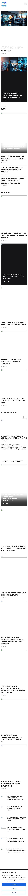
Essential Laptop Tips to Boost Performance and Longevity (11, 362)
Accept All (14, 884)
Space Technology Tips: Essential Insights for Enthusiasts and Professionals (11, 48)
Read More (4, 162)
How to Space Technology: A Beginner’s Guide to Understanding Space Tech (15, 798)
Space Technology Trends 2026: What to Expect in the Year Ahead (16, 819)
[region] (14, 883)
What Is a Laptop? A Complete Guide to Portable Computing (13, 324)
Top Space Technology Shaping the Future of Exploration (10, 784)
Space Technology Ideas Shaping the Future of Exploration (14, 808)
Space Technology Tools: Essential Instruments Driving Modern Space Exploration (16, 840)
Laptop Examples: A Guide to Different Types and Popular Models (14, 235)
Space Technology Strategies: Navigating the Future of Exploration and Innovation (13, 496)
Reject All (14, 892)
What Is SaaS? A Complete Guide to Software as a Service (12, 170)
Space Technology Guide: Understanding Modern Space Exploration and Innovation (16, 850)
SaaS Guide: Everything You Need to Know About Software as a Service (12, 181)
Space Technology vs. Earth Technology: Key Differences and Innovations (13, 548)
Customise (14, 888)
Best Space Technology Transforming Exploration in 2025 (16, 829)
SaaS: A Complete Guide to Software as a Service (13, 147)
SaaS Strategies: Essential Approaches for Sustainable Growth (13, 159)
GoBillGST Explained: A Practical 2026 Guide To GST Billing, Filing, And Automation (14, 438)
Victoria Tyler (6, 442)
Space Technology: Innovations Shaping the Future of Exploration (11, 737)
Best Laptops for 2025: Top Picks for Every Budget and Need (13, 401)
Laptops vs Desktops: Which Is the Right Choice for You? (13, 276)
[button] (25, 4)
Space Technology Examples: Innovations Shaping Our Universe (12, 95)
